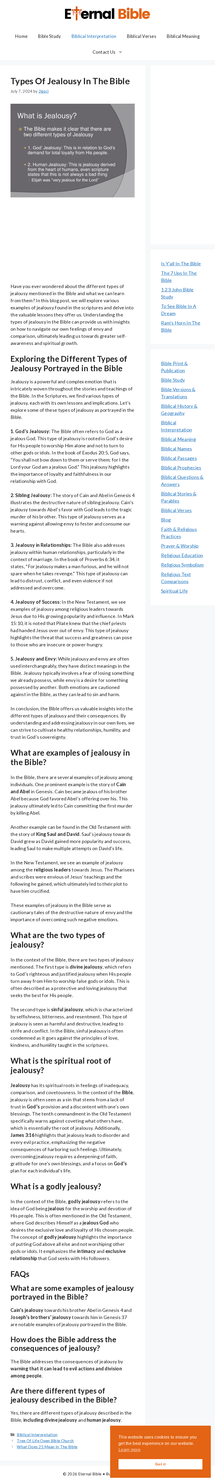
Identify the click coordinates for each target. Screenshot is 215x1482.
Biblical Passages (179, 458)
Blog (166, 520)
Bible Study (49, 36)
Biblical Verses (142, 36)
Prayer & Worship (180, 546)
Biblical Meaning (183, 36)
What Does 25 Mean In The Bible (47, 1446)
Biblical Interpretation (94, 36)
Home (21, 36)
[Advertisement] (72, 244)
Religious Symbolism (182, 565)
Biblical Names (176, 449)
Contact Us (104, 52)
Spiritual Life (174, 591)
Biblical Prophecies (181, 467)
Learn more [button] (130, 1450)
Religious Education (182, 555)
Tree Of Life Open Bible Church (45, 1440)
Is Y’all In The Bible (181, 263)
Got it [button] (160, 1464)
